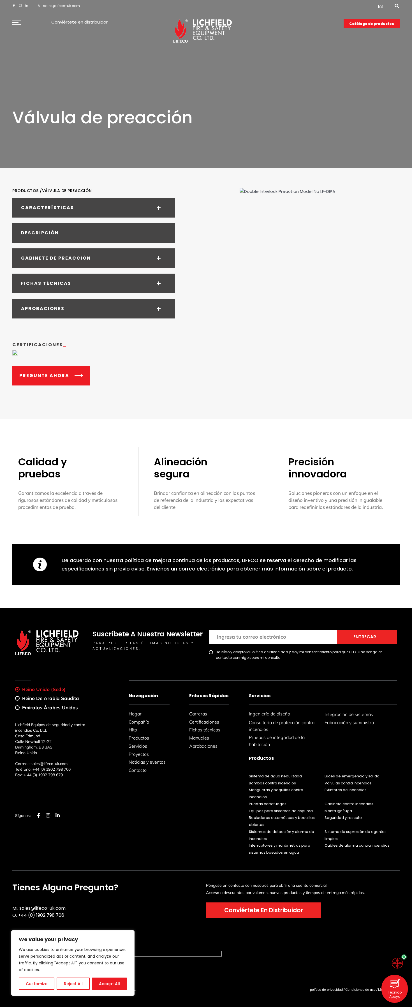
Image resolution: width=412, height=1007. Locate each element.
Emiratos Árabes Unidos (50, 707)
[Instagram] (20, 5)
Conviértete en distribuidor (79, 22)
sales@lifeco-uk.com (61, 5)
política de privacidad (326, 989)
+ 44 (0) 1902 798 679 (43, 774)
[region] (73, 963)
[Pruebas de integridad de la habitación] (397, 963)
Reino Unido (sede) (44, 689)
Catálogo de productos (371, 23)
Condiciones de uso (360, 989)
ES (380, 6)
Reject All (73, 984)
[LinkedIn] (26, 5)
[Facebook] (13, 5)
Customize (36, 984)
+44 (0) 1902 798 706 (52, 769)
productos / (27, 190)
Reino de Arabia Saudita (50, 698)
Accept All (109, 984)
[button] (397, 6)
